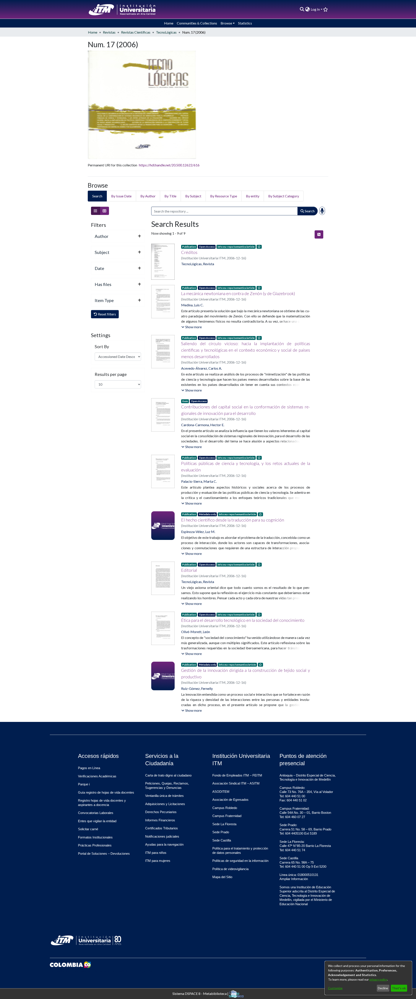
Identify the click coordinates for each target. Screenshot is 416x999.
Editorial (189, 570)
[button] (191, 327)
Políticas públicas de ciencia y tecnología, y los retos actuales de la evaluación (245, 466)
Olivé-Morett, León (195, 632)
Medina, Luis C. (192, 305)
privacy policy (378, 979)
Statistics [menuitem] (245, 23)
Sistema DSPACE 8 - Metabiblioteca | (200, 993)
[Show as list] (95, 211)
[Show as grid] (104, 211)
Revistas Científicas (135, 32)
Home (92, 32)
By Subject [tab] (193, 196)
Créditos (189, 252)
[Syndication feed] (319, 234)
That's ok (399, 988)
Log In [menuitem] (315, 9)
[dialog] (368, 978)
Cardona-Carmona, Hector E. (202, 425)
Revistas (109, 32)
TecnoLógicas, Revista (197, 264)
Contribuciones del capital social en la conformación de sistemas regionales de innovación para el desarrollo (245, 410)
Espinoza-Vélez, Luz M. (198, 532)
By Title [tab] (170, 196)
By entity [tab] (252, 196)
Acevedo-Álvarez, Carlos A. (201, 368)
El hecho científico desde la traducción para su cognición (232, 519)
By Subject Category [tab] (283, 196)
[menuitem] (307, 9)
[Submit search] (302, 9)
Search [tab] (97, 196)
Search (309, 211)
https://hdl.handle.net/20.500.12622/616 (169, 165)
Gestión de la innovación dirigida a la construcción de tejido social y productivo (245, 673)
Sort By (102, 346)
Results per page (111, 374)
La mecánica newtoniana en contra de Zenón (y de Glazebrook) (238, 293)
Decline (383, 988)
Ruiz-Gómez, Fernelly (197, 688)
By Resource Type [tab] (223, 196)
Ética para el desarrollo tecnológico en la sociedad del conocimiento (242, 620)
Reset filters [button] (106, 314)
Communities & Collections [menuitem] (197, 23)
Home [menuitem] (168, 23)
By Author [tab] (148, 196)
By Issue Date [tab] (121, 196)
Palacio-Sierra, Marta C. (199, 481)
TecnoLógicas (166, 32)
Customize (335, 988)
